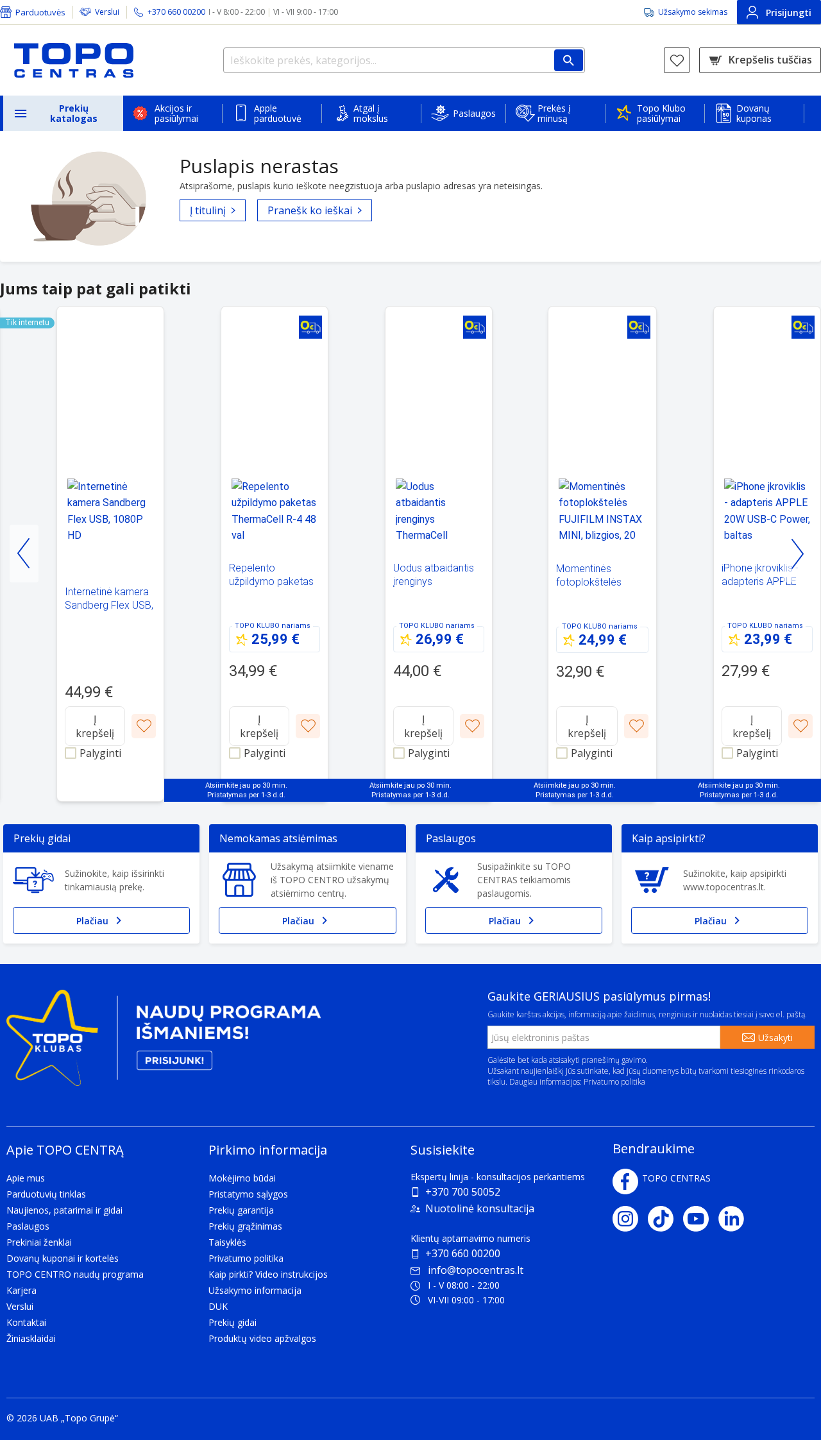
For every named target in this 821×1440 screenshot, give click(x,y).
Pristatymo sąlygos (248, 1194)
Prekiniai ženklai (39, 1242)
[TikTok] (665, 1219)
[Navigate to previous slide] (24, 553)
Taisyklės (227, 1242)
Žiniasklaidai (31, 1338)
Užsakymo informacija (254, 1290)
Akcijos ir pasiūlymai (176, 113)
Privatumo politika (614, 1081)
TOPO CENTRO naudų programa (75, 1274)
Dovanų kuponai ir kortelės (62, 1258)
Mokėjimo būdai (242, 1178)
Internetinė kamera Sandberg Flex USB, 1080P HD (109, 605)
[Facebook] (625, 1181)
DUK (218, 1306)
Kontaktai (26, 1322)
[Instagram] (630, 1219)
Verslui (107, 11)
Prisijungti (788, 12)
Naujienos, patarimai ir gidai (64, 1210)
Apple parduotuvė (277, 113)
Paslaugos (474, 113)
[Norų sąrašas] (677, 60)
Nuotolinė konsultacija (479, 1208)
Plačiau (92, 921)
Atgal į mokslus (370, 113)
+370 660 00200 (462, 1253)
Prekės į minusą (554, 113)
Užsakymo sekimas (692, 11)
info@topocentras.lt (475, 1270)
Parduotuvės (40, 12)
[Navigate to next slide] (797, 553)
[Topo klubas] (163, 1043)
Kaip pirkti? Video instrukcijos (268, 1274)
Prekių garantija (241, 1210)
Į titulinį (208, 210)
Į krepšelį (95, 726)
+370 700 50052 (462, 1192)
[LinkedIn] (736, 1219)
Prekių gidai (232, 1322)
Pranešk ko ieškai (309, 210)
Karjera (21, 1290)
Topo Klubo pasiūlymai (661, 113)
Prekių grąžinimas (245, 1226)
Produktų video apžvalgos (262, 1338)
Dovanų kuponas (754, 113)
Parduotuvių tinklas (46, 1194)
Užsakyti (775, 1037)
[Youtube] (700, 1219)
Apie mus (25, 1178)
